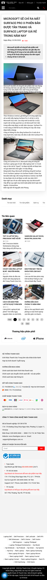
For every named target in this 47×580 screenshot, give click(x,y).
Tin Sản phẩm (24, 203)
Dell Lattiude (30, 536)
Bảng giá (30, 3)
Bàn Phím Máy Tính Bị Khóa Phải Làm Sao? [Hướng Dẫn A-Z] (33, 271)
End (27, 324)
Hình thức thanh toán (25, 370)
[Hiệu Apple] (38, 338)
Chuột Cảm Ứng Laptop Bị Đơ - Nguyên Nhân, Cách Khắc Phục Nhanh (12, 271)
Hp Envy (10, 551)
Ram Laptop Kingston (29, 559)
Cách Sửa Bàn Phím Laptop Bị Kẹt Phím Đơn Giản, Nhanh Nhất (12, 304)
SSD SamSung (19, 562)
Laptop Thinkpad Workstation (20, 545)
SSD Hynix (31, 562)
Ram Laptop (19, 551)
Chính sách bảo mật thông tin (12, 377)
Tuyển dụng (21, 361)
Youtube (25, 387)
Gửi (41, 448)
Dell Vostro (36, 539)
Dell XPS (40, 536)
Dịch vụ (36, 203)
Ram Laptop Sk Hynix (16, 553)
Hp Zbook (36, 545)
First (9, 319)
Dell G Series (25, 539)
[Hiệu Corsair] (8, 338)
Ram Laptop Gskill (16, 556)
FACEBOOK (9, 387)
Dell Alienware (14, 539)
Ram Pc (41, 559)
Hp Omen (30, 548)
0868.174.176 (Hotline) (13, 390)
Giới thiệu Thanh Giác (10, 357)
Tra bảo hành (41, 3)
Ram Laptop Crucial (32, 556)
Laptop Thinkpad (30, 542)
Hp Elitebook (9, 548)
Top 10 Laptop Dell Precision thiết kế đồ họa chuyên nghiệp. (12, 238)
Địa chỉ (21, 3)
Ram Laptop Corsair (12, 559)
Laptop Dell (8, 536)
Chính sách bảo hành (9, 370)
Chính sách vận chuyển (10, 374)
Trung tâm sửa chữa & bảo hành (29, 357)
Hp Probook (21, 548)
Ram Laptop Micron (33, 553)
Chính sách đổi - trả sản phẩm (29, 374)
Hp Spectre (40, 548)
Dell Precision (19, 536)
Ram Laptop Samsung (34, 551)
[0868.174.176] (44, 8)
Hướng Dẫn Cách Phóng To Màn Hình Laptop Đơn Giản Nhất (34, 304)
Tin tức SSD (11, 203)
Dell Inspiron (17, 542)
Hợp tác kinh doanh (9, 361)
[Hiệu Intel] (23, 338)
